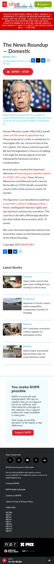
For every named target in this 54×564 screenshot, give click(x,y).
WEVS (9, 531)
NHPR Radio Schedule (15, 489)
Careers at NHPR (13, 495)
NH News (27, 324)
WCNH (9, 512)
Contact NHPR (12, 483)
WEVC (9, 515)
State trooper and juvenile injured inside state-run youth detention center (35, 353)
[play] (4, 560)
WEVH (9, 519)
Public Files (11, 507)
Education (27, 276)
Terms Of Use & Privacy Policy (19, 501)
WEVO (9, 526)
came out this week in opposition (21, 135)
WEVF (8, 517)
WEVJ (8, 522)
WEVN (9, 524)
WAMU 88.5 (28, 244)
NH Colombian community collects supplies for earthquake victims (36, 331)
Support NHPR (23, 432)
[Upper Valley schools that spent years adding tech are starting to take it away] (12, 282)
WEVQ (9, 529)
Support (44, 4)
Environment (29, 298)
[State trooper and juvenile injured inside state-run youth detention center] (12, 351)
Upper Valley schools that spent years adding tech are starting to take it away (36, 284)
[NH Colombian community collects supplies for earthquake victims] (12, 329)
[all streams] (50, 560)
